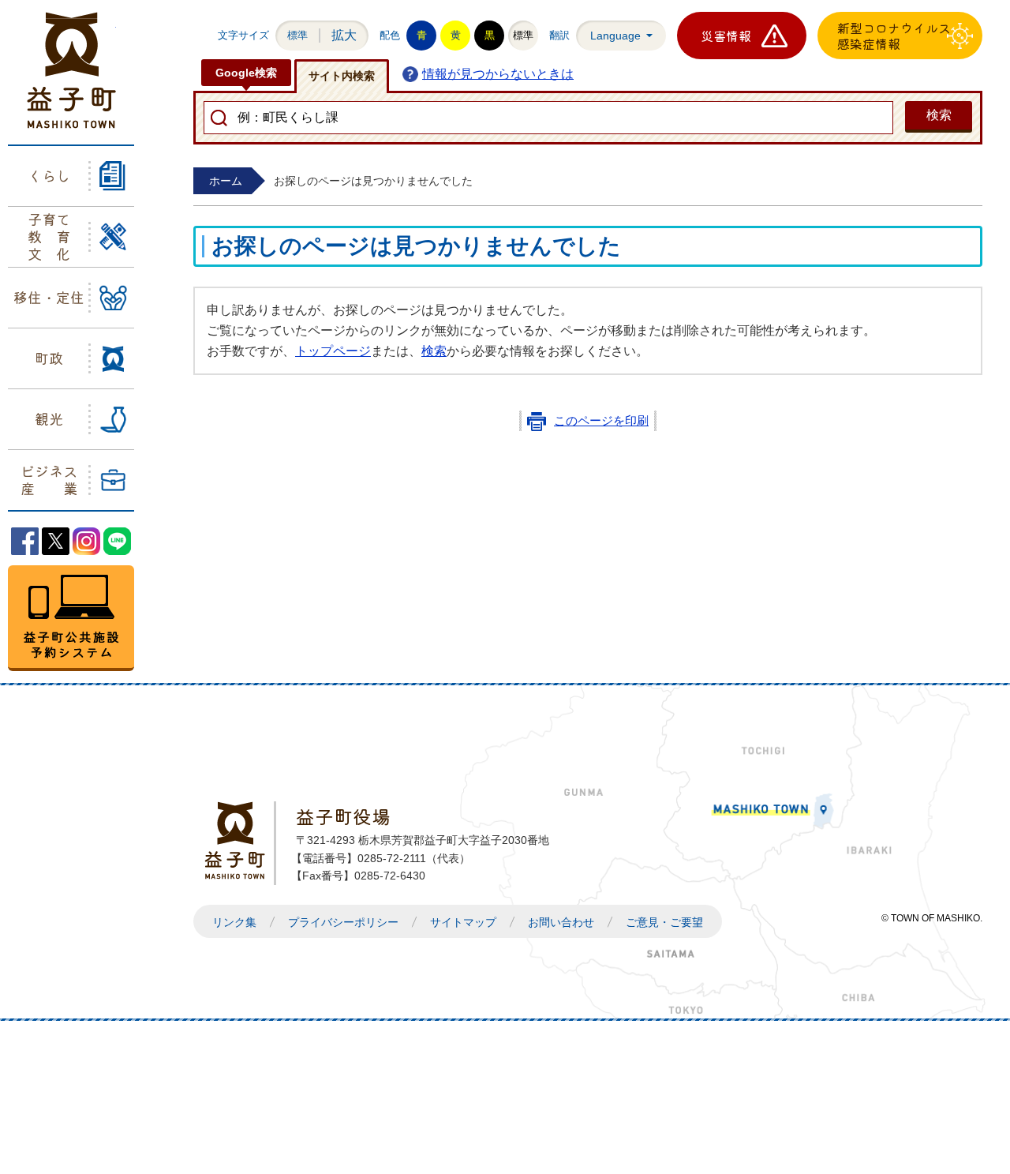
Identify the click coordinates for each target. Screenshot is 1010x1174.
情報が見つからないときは (498, 74)
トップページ (333, 351)
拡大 (344, 35)
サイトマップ (463, 922)
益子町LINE (117, 541)
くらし (49, 175)
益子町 (239, 840)
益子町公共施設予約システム (71, 618)
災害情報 (726, 35)
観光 (49, 418)
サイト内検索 (342, 75)
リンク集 (234, 922)
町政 (49, 357)
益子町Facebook (25, 541)
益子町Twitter (55, 541)
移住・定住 (48, 297)
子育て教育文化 (49, 235)
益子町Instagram (86, 541)
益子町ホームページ (71, 70)
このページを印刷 (601, 420)
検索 (434, 351)
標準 (297, 35)
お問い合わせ (561, 922)
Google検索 (246, 72)
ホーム (225, 180)
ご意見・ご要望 (664, 922)
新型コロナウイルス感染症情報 (894, 35)
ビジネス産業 (49, 479)
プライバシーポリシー (343, 922)
